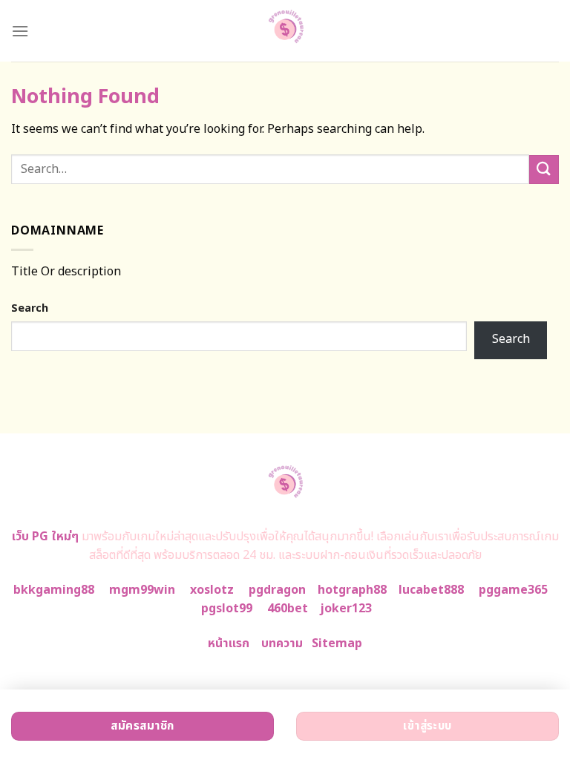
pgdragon (277, 590)
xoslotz (212, 590)
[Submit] (544, 169)
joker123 (346, 609)
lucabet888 (431, 590)
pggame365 (513, 590)
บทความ (282, 643)
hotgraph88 (352, 590)
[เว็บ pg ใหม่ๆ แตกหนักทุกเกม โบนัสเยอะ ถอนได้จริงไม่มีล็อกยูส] (285, 31)
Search (29, 308)
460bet (287, 609)
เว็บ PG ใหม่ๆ (45, 537)
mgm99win (142, 590)
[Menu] (20, 31)
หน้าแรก (228, 643)
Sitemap (337, 643)
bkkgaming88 (53, 590)
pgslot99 (226, 609)
